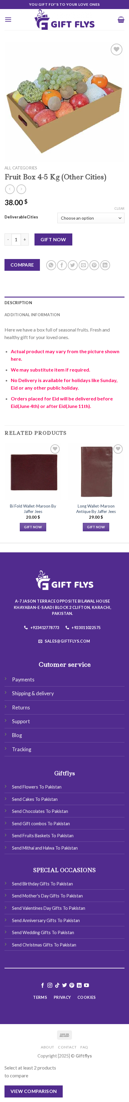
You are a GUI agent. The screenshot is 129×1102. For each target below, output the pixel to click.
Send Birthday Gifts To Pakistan (42, 883)
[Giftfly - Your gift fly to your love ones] (64, 19)
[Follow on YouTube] (86, 985)
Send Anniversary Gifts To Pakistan (46, 920)
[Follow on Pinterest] (71, 985)
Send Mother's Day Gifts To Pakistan (47, 895)
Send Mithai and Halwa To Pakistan (45, 847)
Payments (23, 680)
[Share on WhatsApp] (51, 265)
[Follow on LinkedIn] (79, 985)
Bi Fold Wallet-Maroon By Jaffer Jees (33, 509)
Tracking (21, 749)
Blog (17, 735)
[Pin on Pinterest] (94, 265)
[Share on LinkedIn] (105, 265)
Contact (67, 1047)
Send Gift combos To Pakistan (41, 823)
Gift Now (53, 239)
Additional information (32, 314)
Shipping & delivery (33, 693)
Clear (119, 208)
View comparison (33, 1091)
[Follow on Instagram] (49, 985)
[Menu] (8, 19)
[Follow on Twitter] (64, 985)
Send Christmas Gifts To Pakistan (44, 944)
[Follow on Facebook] (42, 985)
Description (18, 302)
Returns (21, 708)
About (47, 1047)
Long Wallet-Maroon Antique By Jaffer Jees (96, 509)
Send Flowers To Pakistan (37, 786)
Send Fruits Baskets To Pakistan (43, 835)
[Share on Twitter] (73, 265)
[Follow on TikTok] (57, 985)
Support (21, 721)
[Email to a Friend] (83, 265)
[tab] (64, 303)
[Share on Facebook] (62, 265)
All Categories (20, 167)
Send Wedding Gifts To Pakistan (43, 932)
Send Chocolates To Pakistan (40, 811)
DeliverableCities (21, 217)
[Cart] (121, 19)
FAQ (84, 1047)
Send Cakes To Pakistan (35, 799)
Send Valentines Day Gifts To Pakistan (48, 908)
